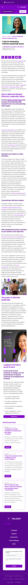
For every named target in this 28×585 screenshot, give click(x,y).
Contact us (23, 11)
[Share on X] (6, 57)
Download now (14, 416)
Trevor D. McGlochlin (10, 459)
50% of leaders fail (20, 61)
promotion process (12, 145)
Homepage (14, 530)
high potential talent (15, 100)
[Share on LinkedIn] (2, 57)
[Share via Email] (16, 57)
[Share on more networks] (19, 57)
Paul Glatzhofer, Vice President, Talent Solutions (13, 46)
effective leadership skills (18, 193)
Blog (9, 36)
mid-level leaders (19, 215)
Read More (8, 447)
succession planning (14, 87)
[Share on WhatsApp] (13, 57)
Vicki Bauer (8, 434)
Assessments (14, 537)
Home (4, 36)
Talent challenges (14, 540)
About (14, 544)
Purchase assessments (8, 11)
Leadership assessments (8, 130)
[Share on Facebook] (9, 57)
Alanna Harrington (9, 489)
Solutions (14, 533)
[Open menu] (2, 7)
